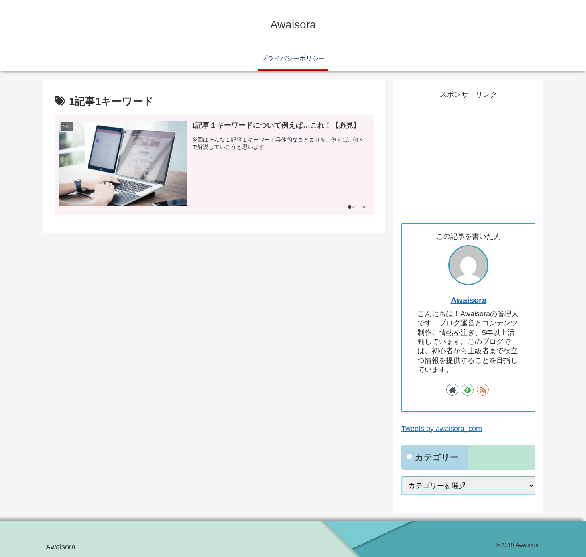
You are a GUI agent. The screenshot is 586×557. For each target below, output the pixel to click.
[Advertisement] (468, 157)
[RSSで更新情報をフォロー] (483, 389)
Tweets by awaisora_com (441, 429)
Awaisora (468, 300)
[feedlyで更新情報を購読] (468, 389)
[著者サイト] (452, 389)
